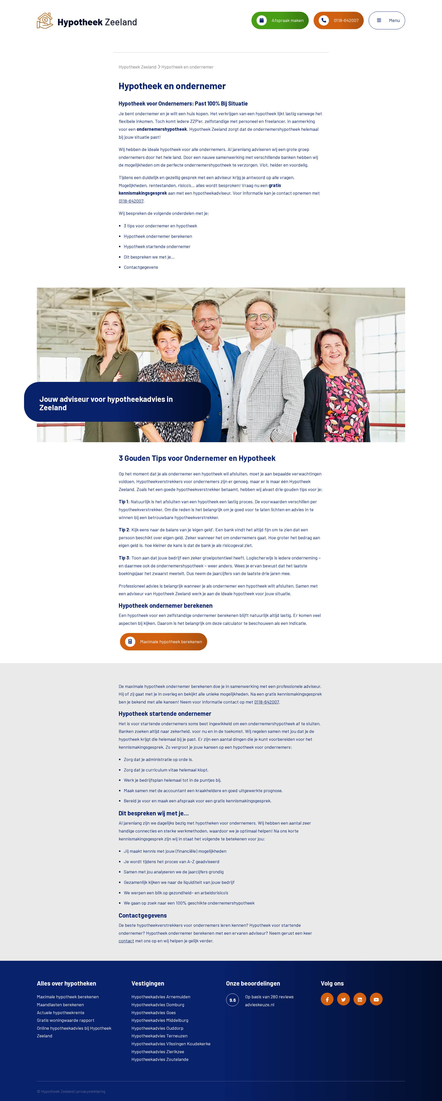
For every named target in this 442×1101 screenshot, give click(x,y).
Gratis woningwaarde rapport (65, 1020)
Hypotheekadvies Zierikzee (157, 1051)
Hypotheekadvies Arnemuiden (160, 996)
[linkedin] (359, 999)
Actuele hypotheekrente (60, 1012)
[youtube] (376, 999)
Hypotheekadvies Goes (153, 1012)
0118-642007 (131, 201)
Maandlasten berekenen (60, 1004)
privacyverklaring (90, 1091)
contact (126, 940)
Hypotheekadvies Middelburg (159, 1020)
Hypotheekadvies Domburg (157, 1004)
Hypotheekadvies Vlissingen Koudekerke (171, 1043)
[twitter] (343, 999)
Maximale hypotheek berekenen (170, 641)
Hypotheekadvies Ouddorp (157, 1028)
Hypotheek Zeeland (138, 66)
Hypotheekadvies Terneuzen (159, 1035)
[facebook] (327, 999)
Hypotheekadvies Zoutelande (160, 1059)
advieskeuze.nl (259, 1004)
